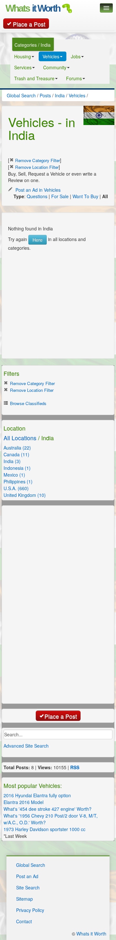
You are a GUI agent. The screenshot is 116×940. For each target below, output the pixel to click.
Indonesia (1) (17, 468)
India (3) (12, 461)
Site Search (28, 887)
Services (23, 67)
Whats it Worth (91, 933)
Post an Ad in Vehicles (37, 190)
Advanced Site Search (26, 745)
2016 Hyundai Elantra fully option (37, 795)
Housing (22, 56)
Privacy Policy (30, 910)
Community (54, 67)
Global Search (30, 865)
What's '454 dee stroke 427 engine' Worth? (48, 809)
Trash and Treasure (34, 78)
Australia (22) (17, 447)
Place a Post (29, 24)
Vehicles (51, 56)
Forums (74, 78)
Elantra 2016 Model (24, 802)
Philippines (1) (18, 481)
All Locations (20, 438)
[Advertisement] (56, 291)
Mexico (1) (14, 474)
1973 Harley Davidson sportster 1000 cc (44, 829)
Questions (37, 196)
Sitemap (24, 899)
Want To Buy (85, 196)
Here (38, 240)
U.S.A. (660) (16, 488)
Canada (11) (16, 454)
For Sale (60, 196)
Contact (24, 921)
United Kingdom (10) (25, 495)
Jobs (76, 56)
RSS (74, 767)
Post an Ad (27, 876)
